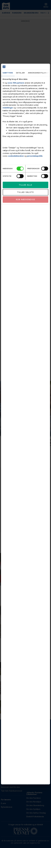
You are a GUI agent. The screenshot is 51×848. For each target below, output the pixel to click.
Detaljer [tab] (20, 73)
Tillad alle (25, 185)
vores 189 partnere (15, 83)
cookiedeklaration (16, 156)
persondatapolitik (34, 156)
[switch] (44, 169)
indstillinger (8, 108)
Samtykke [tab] (8, 73)
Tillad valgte (25, 192)
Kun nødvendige (25, 199)
